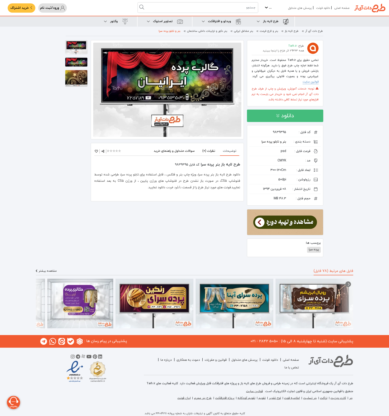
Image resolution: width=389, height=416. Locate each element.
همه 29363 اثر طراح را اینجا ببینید (283, 51)
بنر (351, 398)
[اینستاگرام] (73, 357)
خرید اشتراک (20, 8)
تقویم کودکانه (246, 398)
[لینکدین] (100, 357)
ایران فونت (184, 398)
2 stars (111, 151)
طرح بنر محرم (203, 398)
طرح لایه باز (292, 31)
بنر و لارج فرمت (269, 31)
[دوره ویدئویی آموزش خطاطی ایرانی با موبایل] (285, 221)
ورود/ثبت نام (50, 8)
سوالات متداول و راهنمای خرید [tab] (174, 151)
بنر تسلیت (310, 398)
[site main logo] (370, 8)
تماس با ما (292, 367)
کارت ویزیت (338, 398)
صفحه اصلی (341, 8)
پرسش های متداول (300, 8)
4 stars (117, 151)
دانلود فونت (323, 8)
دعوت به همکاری (188, 360)
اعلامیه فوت (292, 398)
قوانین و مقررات (216, 360)
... (270, 7)
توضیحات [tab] (229, 151)
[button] (348, 284)
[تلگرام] (78, 357)
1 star (108, 151)
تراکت (323, 398)
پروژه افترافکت (224, 398)
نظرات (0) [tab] (208, 151)
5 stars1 (119, 151)
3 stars (114, 151)
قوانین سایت (311, 82)
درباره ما (166, 360)
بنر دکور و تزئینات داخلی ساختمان (207, 31)
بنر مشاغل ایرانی (243, 31)
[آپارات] (83, 357)
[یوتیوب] (89, 357)
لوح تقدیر (275, 398)
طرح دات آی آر (314, 31)
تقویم (262, 398)
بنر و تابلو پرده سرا (169, 31)
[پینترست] (95, 357)
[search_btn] (142, 7)
